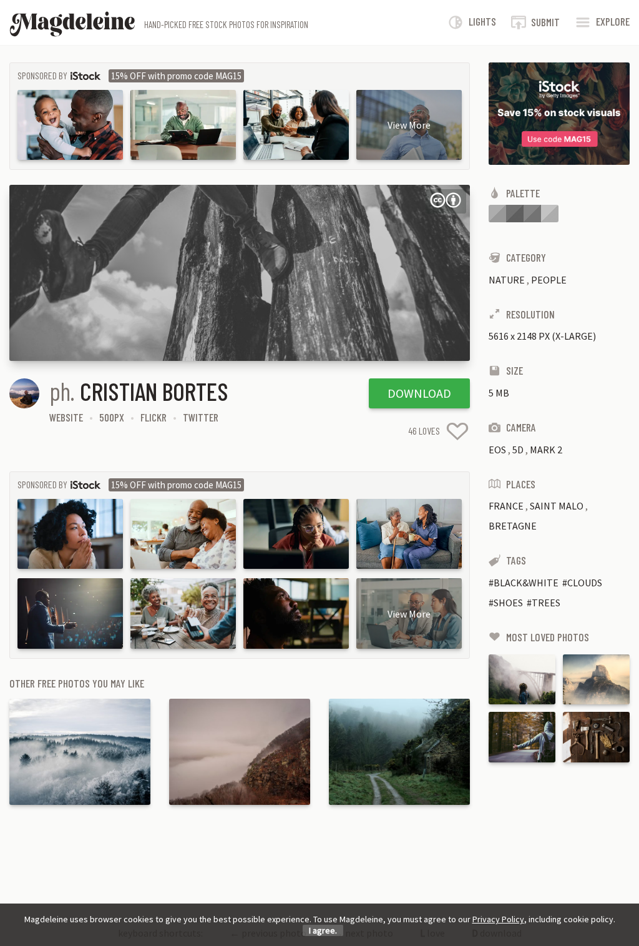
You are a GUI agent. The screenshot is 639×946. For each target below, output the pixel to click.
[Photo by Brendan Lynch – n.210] (596, 679)
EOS (497, 449)
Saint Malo (556, 506)
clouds (584, 582)
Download (419, 393)
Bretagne (513, 526)
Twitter (200, 417)
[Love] (457, 431)
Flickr (153, 417)
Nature (507, 279)
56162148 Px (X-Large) (542, 336)
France (506, 506)
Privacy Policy (498, 919)
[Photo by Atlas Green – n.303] (522, 737)
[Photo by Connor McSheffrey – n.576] (522, 679)
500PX (111, 417)
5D (518, 449)
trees (546, 602)
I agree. (323, 930)
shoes (508, 602)
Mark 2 (546, 449)
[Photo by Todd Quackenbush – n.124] (596, 737)
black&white (526, 582)
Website (66, 417)
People (549, 279)
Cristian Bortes (154, 391)
